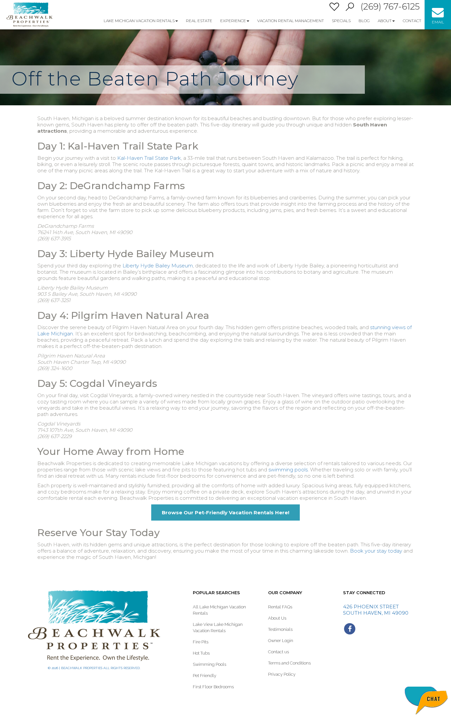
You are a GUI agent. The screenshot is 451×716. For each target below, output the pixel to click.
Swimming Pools (209, 664)
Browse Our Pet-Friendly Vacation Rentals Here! (225, 512)
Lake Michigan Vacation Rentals (139, 20)
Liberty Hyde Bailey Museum (157, 265)
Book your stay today (376, 551)
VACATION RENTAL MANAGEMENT (290, 20)
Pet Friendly (204, 675)
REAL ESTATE (199, 20)
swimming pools (288, 469)
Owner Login (280, 640)
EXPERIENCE (233, 20)
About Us (277, 618)
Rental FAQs (280, 606)
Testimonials (280, 629)
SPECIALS (341, 20)
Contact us (278, 651)
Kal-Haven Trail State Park (149, 158)
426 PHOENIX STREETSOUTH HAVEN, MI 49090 (375, 609)
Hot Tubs (201, 653)
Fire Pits (200, 641)
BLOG (364, 20)
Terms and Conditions (289, 663)
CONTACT (412, 20)
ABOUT (385, 20)
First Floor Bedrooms (213, 686)
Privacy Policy (281, 674)
